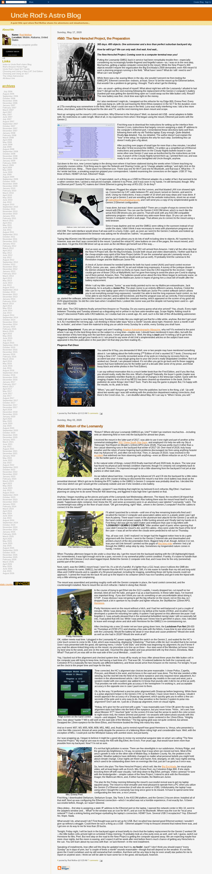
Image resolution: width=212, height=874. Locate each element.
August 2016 (8, 370)
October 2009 (9, 181)
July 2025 (7, 545)
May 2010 (7, 197)
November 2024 (10, 527)
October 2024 (9, 525)
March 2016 (8, 359)
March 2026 (8, 562)
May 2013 (7, 280)
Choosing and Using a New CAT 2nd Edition (23, 71)
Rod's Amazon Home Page (15, 67)
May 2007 (7, 114)
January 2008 (9, 133)
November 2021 (10, 451)
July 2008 (7, 147)
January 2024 (9, 504)
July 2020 (7, 426)
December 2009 (10, 186)
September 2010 (10, 207)
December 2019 (10, 414)
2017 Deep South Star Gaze (132, 442)
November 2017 (10, 405)
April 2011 (7, 223)
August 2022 (8, 465)
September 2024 (10, 522)
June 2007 (7, 117)
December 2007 (10, 131)
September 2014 (10, 317)
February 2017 (9, 384)
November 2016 (10, 377)
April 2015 (7, 333)
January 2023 (9, 476)
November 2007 (10, 128)
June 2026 (7, 569)
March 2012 (8, 248)
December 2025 (10, 557)
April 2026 (7, 564)
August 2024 (8, 520)
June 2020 (7, 423)
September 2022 (10, 467)
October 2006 (9, 98)
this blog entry (165, 543)
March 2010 (8, 193)
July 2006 (8, 91)
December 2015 (10, 352)
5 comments (93, 413)
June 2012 (7, 255)
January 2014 (9, 299)
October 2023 (9, 497)
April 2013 (7, 278)
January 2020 (9, 416)
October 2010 (9, 209)
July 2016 (7, 368)
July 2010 (7, 202)
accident (98, 455)
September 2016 (10, 373)
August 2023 (8, 492)
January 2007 (9, 105)
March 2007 (8, 110)
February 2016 (9, 356)
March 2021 (8, 442)
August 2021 (8, 449)
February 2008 (9, 135)
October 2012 (9, 264)
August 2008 (8, 149)
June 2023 (7, 488)
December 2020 (10, 437)
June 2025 (7, 543)
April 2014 (7, 306)
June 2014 (7, 310)
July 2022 (7, 462)
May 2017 (7, 391)
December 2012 (10, 269)
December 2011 (10, 241)
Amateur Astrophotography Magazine (141, 329)
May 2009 (7, 170)
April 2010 (7, 195)
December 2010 (10, 214)
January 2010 (9, 188)
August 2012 (8, 260)
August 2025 (8, 548)
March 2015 (8, 331)
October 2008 (9, 154)
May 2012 (7, 253)
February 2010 (9, 190)
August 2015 (8, 343)
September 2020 (10, 430)
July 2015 (7, 340)
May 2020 (7, 421)
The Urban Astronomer (13, 76)
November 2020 (10, 435)
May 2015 (7, 336)
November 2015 (10, 350)
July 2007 (7, 119)
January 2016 (9, 354)
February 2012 (9, 246)
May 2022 (7, 458)
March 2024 (8, 509)
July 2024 (7, 518)
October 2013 (9, 292)
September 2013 (10, 290)
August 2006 (8, 94)
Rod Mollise (25, 35)
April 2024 (7, 511)
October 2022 (9, 469)
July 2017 (7, 396)
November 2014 (10, 322)
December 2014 (10, 324)
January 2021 (9, 439)
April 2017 (7, 389)
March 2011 (8, 220)
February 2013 (9, 273)
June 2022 (7, 460)
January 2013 (9, 271)
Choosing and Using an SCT (16, 73)
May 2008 (7, 142)
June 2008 (7, 144)
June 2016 (7, 366)
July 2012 (7, 257)
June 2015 (7, 338)
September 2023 (10, 495)
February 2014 (9, 301)
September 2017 (10, 400)
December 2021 (10, 453)
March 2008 (8, 137)
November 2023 (10, 499)
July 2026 (7, 571)
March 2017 (8, 386)
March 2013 (8, 276)
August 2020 (8, 428)
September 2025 (10, 550)
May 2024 (7, 513)
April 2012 (7, 250)
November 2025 (10, 555)
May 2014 (7, 308)
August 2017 (8, 398)
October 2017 (9, 403)
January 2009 (9, 160)
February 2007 (9, 107)
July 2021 (7, 446)
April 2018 (7, 409)
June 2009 (7, 172)
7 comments (93, 860)
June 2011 (7, 227)
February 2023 (9, 479)
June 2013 (7, 283)
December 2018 (10, 412)
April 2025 (7, 539)
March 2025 (8, 536)
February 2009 (9, 163)
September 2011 (10, 234)
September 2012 (10, 262)
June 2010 (7, 200)
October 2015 (9, 347)
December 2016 (10, 380)
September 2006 (10, 96)
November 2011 (10, 239)
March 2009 (8, 165)
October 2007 (9, 126)
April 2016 (7, 361)
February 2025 (9, 534)
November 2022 (10, 472)
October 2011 (9, 237)
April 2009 (7, 167)
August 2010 (8, 204)
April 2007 (7, 112)
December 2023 (10, 502)
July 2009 (7, 174)
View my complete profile (24, 45)
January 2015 (9, 326)
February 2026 (9, 559)
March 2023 (8, 481)
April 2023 (7, 483)
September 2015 (10, 345)
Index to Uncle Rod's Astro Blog (17, 64)
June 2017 (7, 393)
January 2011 (9, 216)
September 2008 (10, 151)
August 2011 (8, 232)
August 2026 (8, 573)
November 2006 (10, 101)
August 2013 (8, 287)
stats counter (6, 584)
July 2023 (7, 490)
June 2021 (7, 444)
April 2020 (7, 419)
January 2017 (9, 382)
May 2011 (7, 225)
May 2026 (7, 566)
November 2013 (10, 294)
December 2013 (10, 297)
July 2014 (7, 313)
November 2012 (10, 267)
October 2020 (9, 433)
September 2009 (10, 179)
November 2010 (10, 211)
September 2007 (10, 124)
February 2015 (9, 329)
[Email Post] (100, 413)
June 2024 (7, 516)
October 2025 (9, 552)
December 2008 (10, 158)
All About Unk (9, 78)
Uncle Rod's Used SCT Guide (16, 69)
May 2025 (7, 541)
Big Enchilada (169, 766)
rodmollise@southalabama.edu (124, 200)
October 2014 (9, 320)
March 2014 (8, 303)
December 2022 (10, 474)
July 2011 (7, 230)
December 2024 (10, 529)
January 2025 (9, 532)
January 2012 (9, 243)
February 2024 (9, 506)
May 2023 (7, 486)
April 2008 (7, 140)
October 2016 (9, 375)
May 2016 (7, 363)
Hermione (99, 603)
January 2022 (9, 456)
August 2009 (8, 177)
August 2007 (8, 121)
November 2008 (10, 156)
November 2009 (10, 184)
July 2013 (7, 285)
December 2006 (10, 103)
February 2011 (9, 218)
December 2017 (10, 407)
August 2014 (8, 315)
